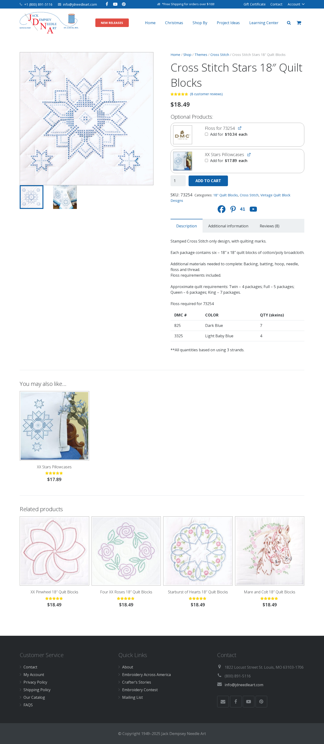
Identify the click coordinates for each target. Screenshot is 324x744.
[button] (145, 59)
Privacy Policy (35, 682)
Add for (228, 134)
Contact (30, 667)
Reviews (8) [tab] (269, 226)
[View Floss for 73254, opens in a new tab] (239, 128)
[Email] (223, 702)
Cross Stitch (219, 54)
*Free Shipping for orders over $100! (188, 4)
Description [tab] (186, 226)
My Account (33, 674)
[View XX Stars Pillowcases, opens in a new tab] (248, 154)
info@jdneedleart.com (80, 4)
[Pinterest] (124, 4)
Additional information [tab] (228, 226)
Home (175, 54)
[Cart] (299, 23)
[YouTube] (115, 4)
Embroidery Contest (140, 689)
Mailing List (132, 697)
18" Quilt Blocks (225, 195)
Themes (200, 54)
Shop (187, 54)
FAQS (28, 705)
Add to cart (208, 180)
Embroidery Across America (146, 674)
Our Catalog (34, 697)
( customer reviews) (206, 94)
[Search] (289, 23)
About (127, 667)
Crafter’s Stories (136, 682)
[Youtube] (253, 209)
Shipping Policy (37, 689)
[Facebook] (106, 4)
